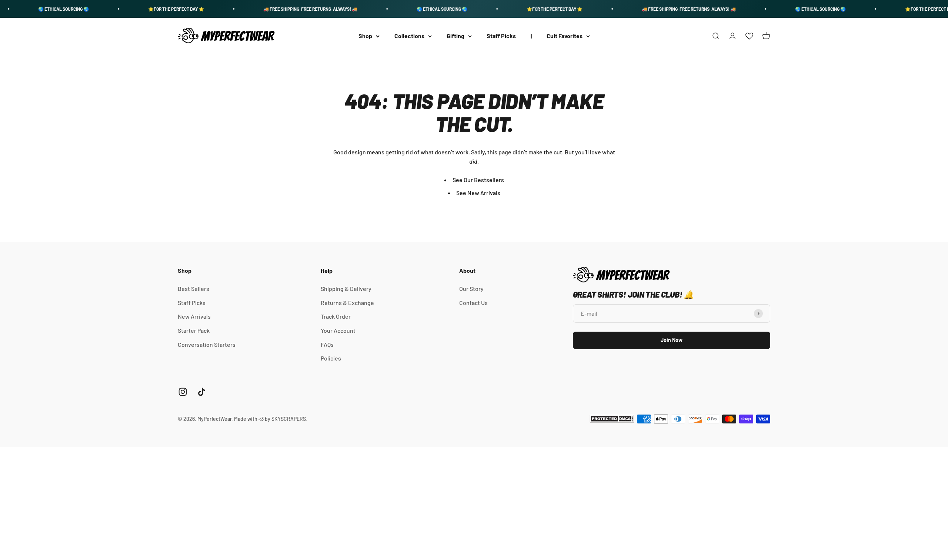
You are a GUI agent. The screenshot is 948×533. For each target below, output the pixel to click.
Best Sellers (193, 288)
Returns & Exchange (347, 302)
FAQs (327, 344)
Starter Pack (194, 330)
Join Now (671, 340)
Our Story (471, 288)
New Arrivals (194, 316)
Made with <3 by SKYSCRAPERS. (270, 419)
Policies (331, 358)
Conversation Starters (207, 344)
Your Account (338, 330)
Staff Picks (501, 36)
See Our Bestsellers (478, 179)
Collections (409, 36)
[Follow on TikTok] (202, 392)
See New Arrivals (478, 192)
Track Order (336, 316)
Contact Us (473, 302)
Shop (365, 36)
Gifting (455, 36)
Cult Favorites (565, 36)
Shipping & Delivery (346, 288)
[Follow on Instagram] (183, 392)
